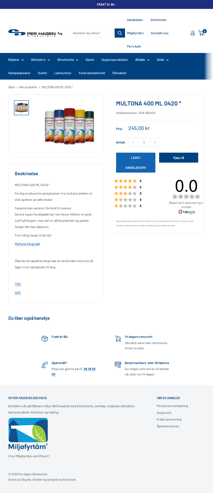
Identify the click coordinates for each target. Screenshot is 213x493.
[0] (201, 33)
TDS (18, 284)
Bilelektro (38, 59)
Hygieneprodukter (114, 59)
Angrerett (164, 413)
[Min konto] (193, 33)
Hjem (11, 87)
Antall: (121, 142)
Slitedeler (119, 73)
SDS (18, 292)
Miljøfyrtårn (135, 33)
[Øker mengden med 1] (155, 142)
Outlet (42, 73)
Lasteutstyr (63, 73)
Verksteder (158, 20)
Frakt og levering (169, 419)
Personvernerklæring (172, 406)
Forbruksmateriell (92, 73)
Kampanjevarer (19, 73)
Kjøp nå (178, 157)
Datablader (135, 20)
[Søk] (120, 33)
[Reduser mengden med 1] (133, 142)
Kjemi (90, 59)
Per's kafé (134, 46)
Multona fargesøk (27, 244)
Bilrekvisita (65, 59)
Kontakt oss (159, 33)
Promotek (69, 479)
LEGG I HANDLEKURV (135, 162)
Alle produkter (28, 87)
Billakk (140, 59)
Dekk (160, 59)
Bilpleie (13, 59)
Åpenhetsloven (168, 426)
